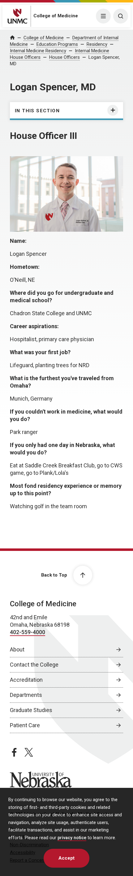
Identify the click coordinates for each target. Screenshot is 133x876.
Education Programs (57, 44)
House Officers (64, 57)
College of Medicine (55, 16)
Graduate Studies (31, 710)
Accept (66, 858)
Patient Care (25, 725)
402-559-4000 (27, 632)
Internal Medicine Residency (38, 51)
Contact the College (34, 664)
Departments (26, 695)
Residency (97, 44)
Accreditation (26, 679)
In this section (37, 111)
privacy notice (72, 837)
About (17, 649)
